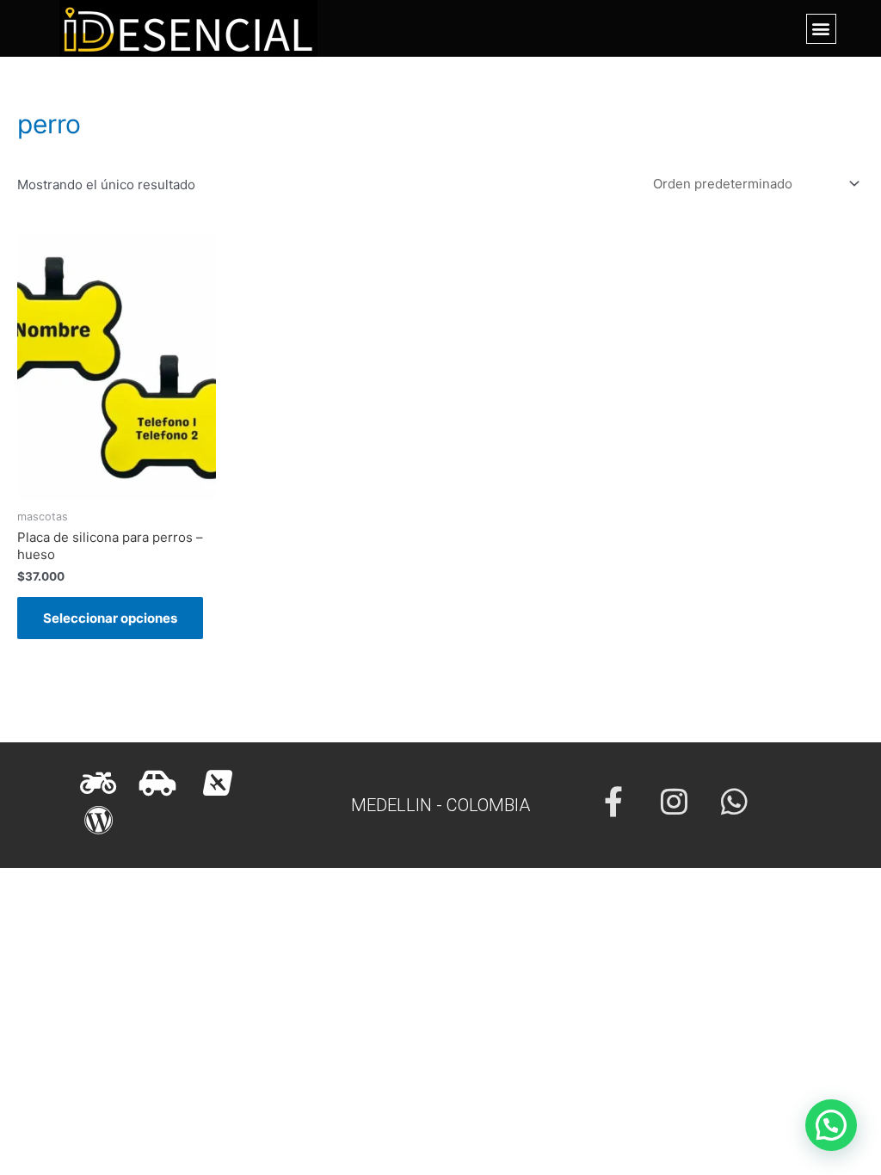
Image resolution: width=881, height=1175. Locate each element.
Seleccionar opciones (110, 618)
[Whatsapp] (734, 801)
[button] (821, 29)
